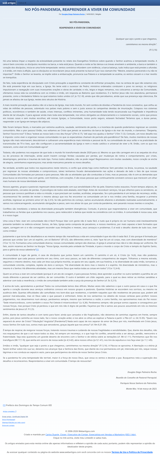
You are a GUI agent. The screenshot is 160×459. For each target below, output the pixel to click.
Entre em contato (8, 425)
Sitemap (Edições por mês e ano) (13, 423)
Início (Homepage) (8, 420)
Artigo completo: (9, 411)
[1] (37, 249)
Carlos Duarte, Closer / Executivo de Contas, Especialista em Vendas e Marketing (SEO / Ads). (91, 434)
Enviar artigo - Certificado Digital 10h (15, 417)
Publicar (22, 3)
